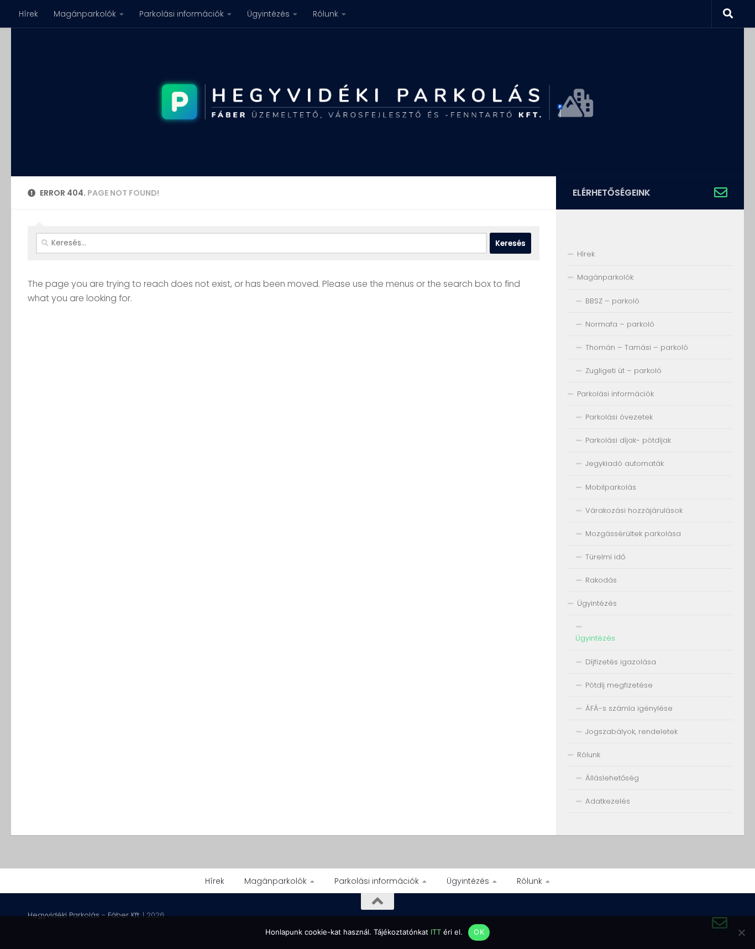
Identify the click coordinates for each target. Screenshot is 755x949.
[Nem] (741, 932)
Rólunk (325, 13)
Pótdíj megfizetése (619, 685)
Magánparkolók (85, 13)
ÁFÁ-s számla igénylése (629, 708)
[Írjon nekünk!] (720, 192)
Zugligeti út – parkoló (623, 370)
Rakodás (601, 580)
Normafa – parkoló (619, 324)
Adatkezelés (607, 801)
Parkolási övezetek (619, 417)
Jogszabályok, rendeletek (631, 731)
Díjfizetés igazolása (620, 662)
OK (479, 931)
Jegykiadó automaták (624, 463)
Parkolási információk (181, 13)
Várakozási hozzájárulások (634, 510)
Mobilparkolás (610, 487)
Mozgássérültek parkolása (633, 533)
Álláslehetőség (612, 778)
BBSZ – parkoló (612, 301)
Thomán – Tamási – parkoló (636, 347)
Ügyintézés (268, 13)
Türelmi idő (605, 557)
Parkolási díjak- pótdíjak (628, 440)
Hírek (28, 13)
